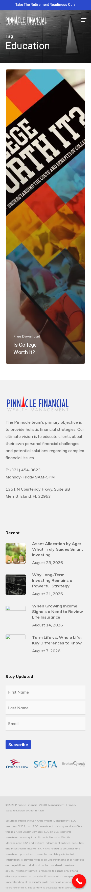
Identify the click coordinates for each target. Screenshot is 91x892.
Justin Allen (36, 810)
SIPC (35, 826)
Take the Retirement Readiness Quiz (45, 5)
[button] (83, 20)
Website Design (15, 810)
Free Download (26, 336)
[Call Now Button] (79, 881)
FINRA (21, 826)
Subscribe (18, 744)
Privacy (71, 805)
